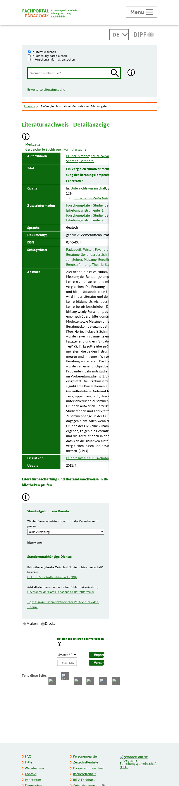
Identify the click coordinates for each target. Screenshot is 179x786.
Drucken (51, 623)
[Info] (59, 644)
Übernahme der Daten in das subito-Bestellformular (60, 592)
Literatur (29, 106)
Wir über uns (34, 768)
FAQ (28, 756)
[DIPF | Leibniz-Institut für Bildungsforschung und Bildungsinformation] (144, 34)
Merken (32, 623)
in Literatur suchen (44, 52)
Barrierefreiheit (84, 774)
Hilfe (28, 762)
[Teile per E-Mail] (103, 681)
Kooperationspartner (88, 768)
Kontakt (30, 774)
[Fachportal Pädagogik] (49, 13)
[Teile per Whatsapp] (78, 681)
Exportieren (99, 655)
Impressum (33, 780)
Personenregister (85, 756)
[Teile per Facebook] (52, 681)
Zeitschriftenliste (85, 762)
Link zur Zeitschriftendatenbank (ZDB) (52, 577)
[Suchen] (115, 73)
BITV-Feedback (84, 780)
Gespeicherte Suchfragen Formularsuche (55, 149)
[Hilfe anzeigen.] (131, 73)
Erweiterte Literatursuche (46, 89)
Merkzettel (33, 144)
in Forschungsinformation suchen (53, 59)
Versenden (99, 662)
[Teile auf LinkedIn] (90, 681)
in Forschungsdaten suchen (49, 55)
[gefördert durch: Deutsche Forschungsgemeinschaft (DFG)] (138, 761)
